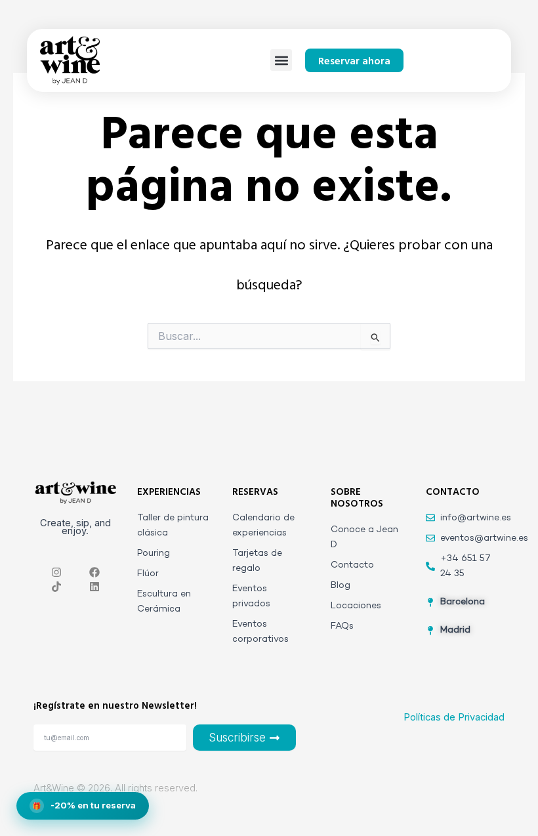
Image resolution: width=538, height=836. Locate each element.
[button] (281, 60)
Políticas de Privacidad (454, 717)
